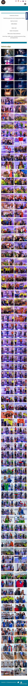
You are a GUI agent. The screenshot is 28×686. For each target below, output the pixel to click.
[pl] (21, 1)
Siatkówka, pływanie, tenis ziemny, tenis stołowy (14, 18)
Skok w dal (14, 28)
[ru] (23, 1)
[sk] (26, 1)
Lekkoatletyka (14, 23)
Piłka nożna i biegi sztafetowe (14, 33)
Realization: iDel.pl (23, 683)
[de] (19, 1)
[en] (16, 1)
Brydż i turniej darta (14, 30)
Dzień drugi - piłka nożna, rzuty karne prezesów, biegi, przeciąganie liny (14, 37)
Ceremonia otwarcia (14, 15)
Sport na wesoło (14, 21)
